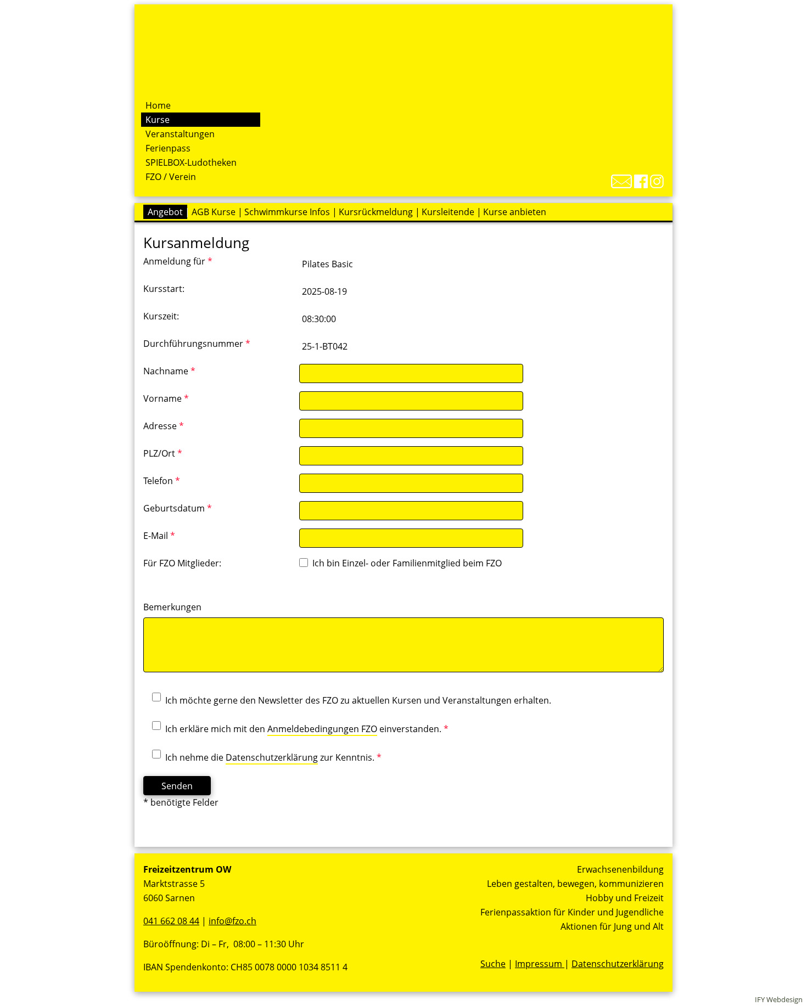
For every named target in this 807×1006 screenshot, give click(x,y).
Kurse (157, 120)
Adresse (163, 426)
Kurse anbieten (514, 212)
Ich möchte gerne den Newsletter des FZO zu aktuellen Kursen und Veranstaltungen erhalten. (358, 700)
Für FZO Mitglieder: (182, 563)
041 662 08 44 (171, 921)
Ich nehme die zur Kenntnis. (273, 757)
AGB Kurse (214, 212)
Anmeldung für (177, 261)
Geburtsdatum (177, 508)
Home (158, 105)
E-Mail (159, 536)
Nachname (169, 371)
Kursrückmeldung (376, 212)
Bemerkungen (172, 607)
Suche (493, 964)
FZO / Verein (170, 177)
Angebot (165, 212)
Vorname (166, 398)
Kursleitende (448, 212)
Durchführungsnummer (196, 344)
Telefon (161, 481)
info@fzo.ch (232, 921)
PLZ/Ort (162, 453)
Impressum (539, 964)
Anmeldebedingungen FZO (322, 729)
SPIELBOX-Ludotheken (191, 162)
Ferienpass (167, 148)
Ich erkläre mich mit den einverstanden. (307, 729)
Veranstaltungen (180, 134)
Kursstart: (163, 289)
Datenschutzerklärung (272, 757)
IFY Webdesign (779, 999)
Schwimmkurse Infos (287, 212)
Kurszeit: (161, 316)
